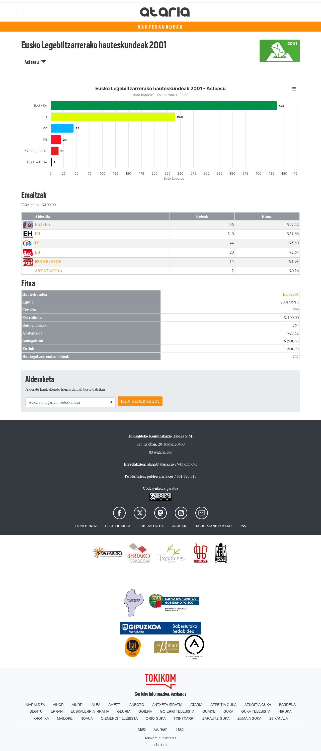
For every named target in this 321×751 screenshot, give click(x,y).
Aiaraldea (35, 705)
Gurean (161, 729)
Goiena (145, 711)
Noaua (87, 718)
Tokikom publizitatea (160, 738)
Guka (228, 711)
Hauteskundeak (160, 27)
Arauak (179, 525)
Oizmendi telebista (119, 718)
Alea (96, 705)
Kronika (41, 718)
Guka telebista (255, 711)
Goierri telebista (177, 711)
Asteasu (33, 62)
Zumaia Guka (249, 718)
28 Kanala (278, 718)
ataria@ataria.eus (160, 464)
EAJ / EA (42, 224)
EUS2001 (291, 294)
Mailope (64, 718)
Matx (142, 729)
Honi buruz (86, 525)
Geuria (123, 711)
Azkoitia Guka (258, 705)
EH (37, 233)
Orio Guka (156, 718)
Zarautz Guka (215, 718)
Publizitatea (151, 525)
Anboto (136, 705)
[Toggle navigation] (20, 12)
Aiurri (78, 705)
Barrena (287, 705)
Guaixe (208, 711)
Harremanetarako (212, 525)
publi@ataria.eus (160, 476)
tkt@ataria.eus (160, 452)
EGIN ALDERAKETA (140, 401)
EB (37, 252)
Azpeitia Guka (223, 705)
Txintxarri (184, 718)
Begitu (36, 711)
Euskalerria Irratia (90, 711)
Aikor (58, 705)
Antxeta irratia (167, 705)
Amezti (114, 705)
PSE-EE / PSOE (48, 261)
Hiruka (284, 711)
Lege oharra (117, 525)
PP (37, 242)
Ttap (180, 729)
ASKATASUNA (48, 270)
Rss (242, 525)
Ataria (196, 705)
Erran (57, 711)
